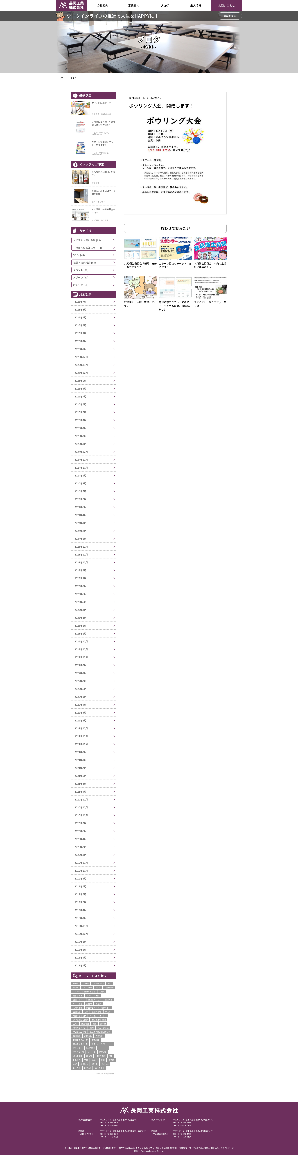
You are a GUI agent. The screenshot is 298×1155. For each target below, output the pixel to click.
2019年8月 (80, 878)
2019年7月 (80, 886)
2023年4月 (80, 610)
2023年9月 (80, 570)
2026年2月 (80, 341)
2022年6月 (80, 689)
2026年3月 (80, 333)
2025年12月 (81, 357)
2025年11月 (81, 365)
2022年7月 (80, 681)
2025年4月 (80, 420)
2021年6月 (80, 776)
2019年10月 (81, 870)
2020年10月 (81, 815)
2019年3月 (80, 918)
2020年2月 (80, 847)
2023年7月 (80, 586)
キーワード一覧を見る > (106, 1073)
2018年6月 (80, 949)
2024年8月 (80, 483)
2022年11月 (81, 649)
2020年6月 (80, 831)
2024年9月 (80, 475)
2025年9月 (80, 380)
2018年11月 (81, 926)
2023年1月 (80, 633)
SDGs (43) (79, 255)
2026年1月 (80, 349)
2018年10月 (81, 934)
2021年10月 (81, 744)
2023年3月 (80, 617)
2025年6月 (80, 404)
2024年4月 (80, 515)
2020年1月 (80, 855)
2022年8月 (80, 673)
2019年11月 (81, 862)
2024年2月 (80, 531)
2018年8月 (80, 941)
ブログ (73, 78)
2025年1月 (80, 444)
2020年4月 (80, 839)
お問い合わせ (226, 5)
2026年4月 (80, 325)
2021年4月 (80, 791)
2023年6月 (80, 594)
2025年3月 (80, 428)
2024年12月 (81, 452)
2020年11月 (81, 807)
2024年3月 (80, 523)
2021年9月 (80, 752)
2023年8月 (80, 578)
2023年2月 (80, 625)
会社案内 (102, 5)
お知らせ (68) (80, 285)
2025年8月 (80, 388)
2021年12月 (81, 728)
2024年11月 (81, 459)
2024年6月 (80, 499)
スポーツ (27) (80, 277)
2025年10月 (81, 373)
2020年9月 (80, 823)
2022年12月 (81, 641)
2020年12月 (81, 799)
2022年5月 (80, 697)
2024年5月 (80, 507)
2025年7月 (80, 396)
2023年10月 (81, 562)
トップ (60, 78)
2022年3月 (80, 712)
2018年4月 (80, 957)
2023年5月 (80, 602)
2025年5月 (80, 412)
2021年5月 (80, 783)
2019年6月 (80, 894)
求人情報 (195, 5)
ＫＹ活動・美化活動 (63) (87, 240)
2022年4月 (80, 704)
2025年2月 (80, 436)
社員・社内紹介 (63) (84, 262)
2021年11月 (81, 736)
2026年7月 (80, 301)
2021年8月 (80, 760)
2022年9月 (80, 665)
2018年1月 (80, 965)
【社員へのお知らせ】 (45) (88, 247)
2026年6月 (80, 309)
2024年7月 (80, 491)
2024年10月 (81, 467)
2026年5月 (80, 317)
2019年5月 (80, 902)
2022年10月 (81, 657)
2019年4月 (80, 910)
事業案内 (133, 5)
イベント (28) (80, 270)
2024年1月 (80, 538)
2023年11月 (81, 554)
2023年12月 (81, 546)
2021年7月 (80, 768)
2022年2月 (80, 720)
